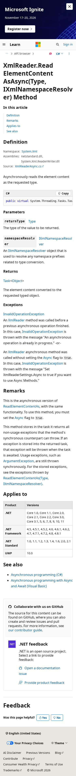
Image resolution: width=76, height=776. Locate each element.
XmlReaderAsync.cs (28, 166)
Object (17, 281)
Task (6, 281)
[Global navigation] (4, 44)
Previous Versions (38, 753)
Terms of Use (54, 764)
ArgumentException (18, 461)
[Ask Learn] (50, 53)
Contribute (10, 759)
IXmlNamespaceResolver (27, 250)
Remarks (12, 120)
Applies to (13, 126)
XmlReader (16, 320)
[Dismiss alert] (69, 6)
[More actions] (69, 53)
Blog (58, 753)
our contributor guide (25, 630)
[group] (38, 201)
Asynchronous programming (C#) (36, 574)
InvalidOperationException (23, 314)
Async (47, 357)
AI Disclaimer (12, 753)
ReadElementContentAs (21, 406)
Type (32, 221)
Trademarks (11, 770)
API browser (22, 53)
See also (12, 131)
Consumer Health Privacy (20, 764)
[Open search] (58, 44)
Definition (13, 115)
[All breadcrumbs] (6, 53)
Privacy (27, 759)
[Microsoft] (38, 44)
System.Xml (29, 151)
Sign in (68, 44)
